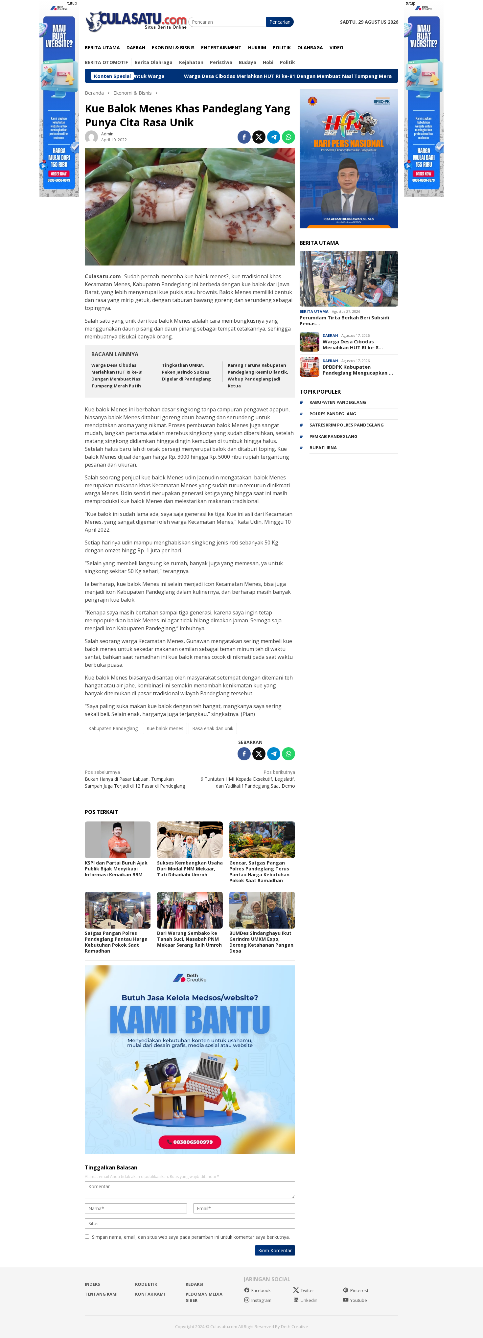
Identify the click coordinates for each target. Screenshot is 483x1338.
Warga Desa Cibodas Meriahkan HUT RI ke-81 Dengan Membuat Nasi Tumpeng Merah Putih (230, 76)
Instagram (261, 1300)
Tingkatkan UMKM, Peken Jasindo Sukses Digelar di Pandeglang (186, 372)
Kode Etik (146, 1284)
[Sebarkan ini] (244, 137)
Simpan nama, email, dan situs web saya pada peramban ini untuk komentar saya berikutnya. (191, 1237)
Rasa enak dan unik (212, 728)
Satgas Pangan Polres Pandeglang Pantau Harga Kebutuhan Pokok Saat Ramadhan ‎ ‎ (116, 942)
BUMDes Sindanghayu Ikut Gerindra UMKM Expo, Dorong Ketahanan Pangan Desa (261, 942)
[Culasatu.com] (136, 21)
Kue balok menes (165, 728)
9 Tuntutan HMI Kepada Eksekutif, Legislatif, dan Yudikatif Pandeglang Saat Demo (248, 779)
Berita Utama (314, 311)
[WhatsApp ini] (288, 137)
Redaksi (194, 1284)
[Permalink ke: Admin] (91, 136)
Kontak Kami (150, 1294)
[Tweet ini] (258, 137)
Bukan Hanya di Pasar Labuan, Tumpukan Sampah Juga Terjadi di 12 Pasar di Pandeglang (135, 779)
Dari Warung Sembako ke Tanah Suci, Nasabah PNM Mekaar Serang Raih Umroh (189, 939)
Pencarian (279, 22)
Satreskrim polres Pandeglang (347, 425)
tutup (72, 3)
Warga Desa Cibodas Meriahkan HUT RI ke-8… (353, 344)
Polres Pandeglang (333, 414)
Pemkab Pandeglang (333, 436)
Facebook (261, 1290)
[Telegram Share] (273, 137)
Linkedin (309, 1300)
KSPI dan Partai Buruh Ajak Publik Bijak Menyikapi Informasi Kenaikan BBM (116, 869)
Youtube (358, 1300)
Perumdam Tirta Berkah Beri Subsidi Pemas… (344, 320)
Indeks (92, 1284)
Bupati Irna (323, 447)
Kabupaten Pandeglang (113, 728)
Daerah (330, 335)
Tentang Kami (101, 1294)
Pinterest (359, 1290)
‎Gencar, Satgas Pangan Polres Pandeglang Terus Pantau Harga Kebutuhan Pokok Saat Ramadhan (259, 872)
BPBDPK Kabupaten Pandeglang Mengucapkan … (358, 370)
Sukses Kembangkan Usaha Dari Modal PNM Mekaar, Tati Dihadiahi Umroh (190, 869)
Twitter (307, 1290)
